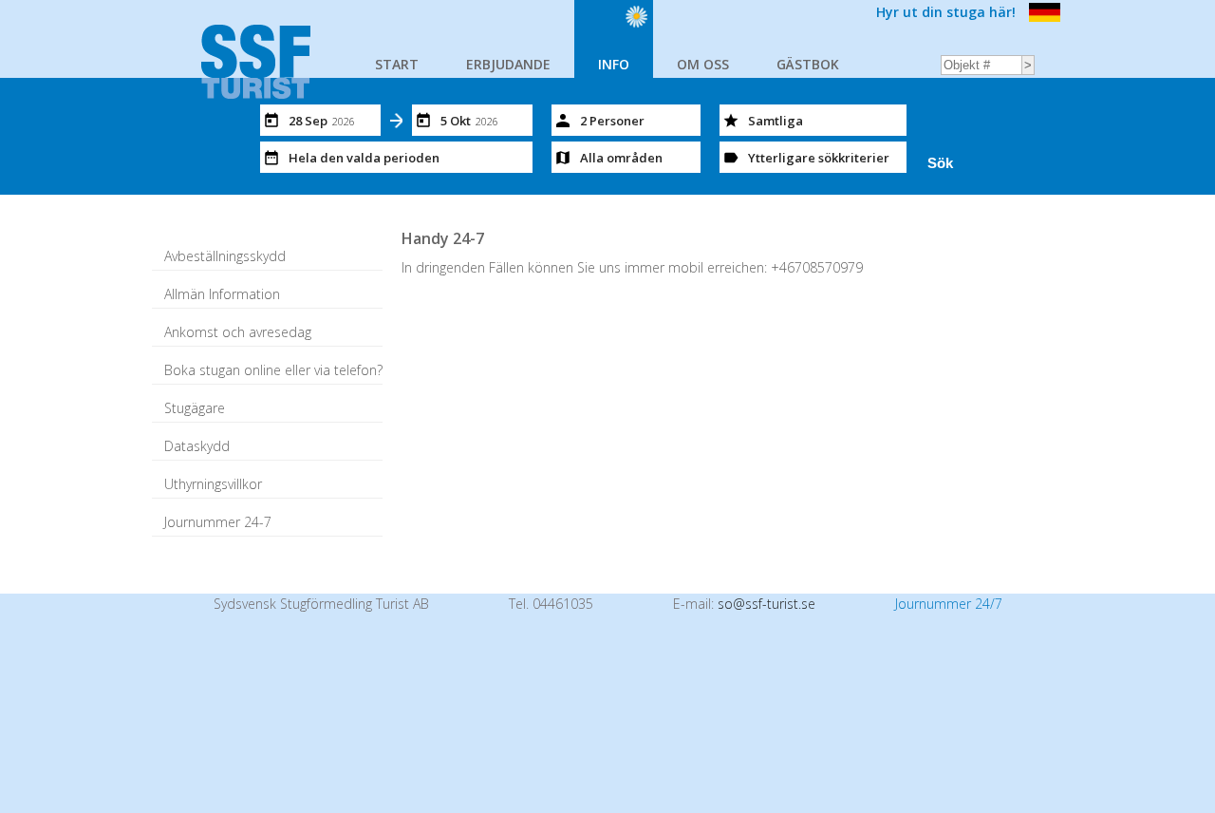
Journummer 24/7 (948, 604)
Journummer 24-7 (217, 522)
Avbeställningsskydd (225, 256)
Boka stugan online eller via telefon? (273, 370)
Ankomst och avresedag (237, 332)
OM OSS (703, 64)
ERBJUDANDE (508, 64)
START (397, 64)
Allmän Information (222, 294)
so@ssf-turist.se (766, 604)
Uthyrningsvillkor (213, 484)
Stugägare (194, 408)
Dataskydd (197, 446)
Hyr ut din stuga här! (946, 12)
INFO (613, 64)
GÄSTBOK (807, 64)
